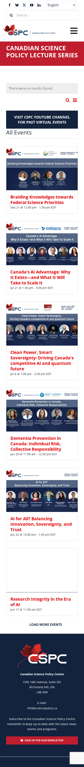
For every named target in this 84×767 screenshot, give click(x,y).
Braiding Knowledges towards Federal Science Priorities (41, 199)
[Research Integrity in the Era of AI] (42, 570)
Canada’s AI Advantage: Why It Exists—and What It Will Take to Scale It (40, 277)
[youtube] (31, 5)
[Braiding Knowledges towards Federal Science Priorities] (42, 168)
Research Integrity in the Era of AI (40, 601)
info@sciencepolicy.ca (42, 708)
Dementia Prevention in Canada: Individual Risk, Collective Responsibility (35, 443)
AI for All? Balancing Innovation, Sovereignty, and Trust (41, 524)
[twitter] (24, 5)
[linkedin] (39, 5)
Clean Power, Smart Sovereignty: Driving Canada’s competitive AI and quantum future (42, 360)
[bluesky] (17, 5)
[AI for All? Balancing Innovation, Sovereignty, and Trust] (42, 490)
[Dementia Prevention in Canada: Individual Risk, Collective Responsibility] (42, 409)
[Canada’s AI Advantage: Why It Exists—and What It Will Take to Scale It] (42, 243)
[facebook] (9, 5)
